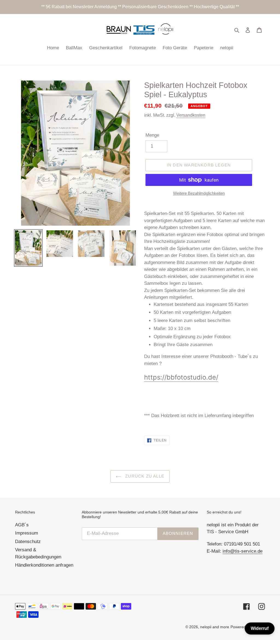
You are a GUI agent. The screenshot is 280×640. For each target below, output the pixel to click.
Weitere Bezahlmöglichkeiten (199, 193)
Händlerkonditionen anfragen (44, 565)
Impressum (26, 533)
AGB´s (22, 524)
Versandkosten (190, 115)
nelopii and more (214, 627)
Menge (152, 135)
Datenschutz (28, 541)
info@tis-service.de (242, 551)
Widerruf (260, 628)
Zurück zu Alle (144, 476)
